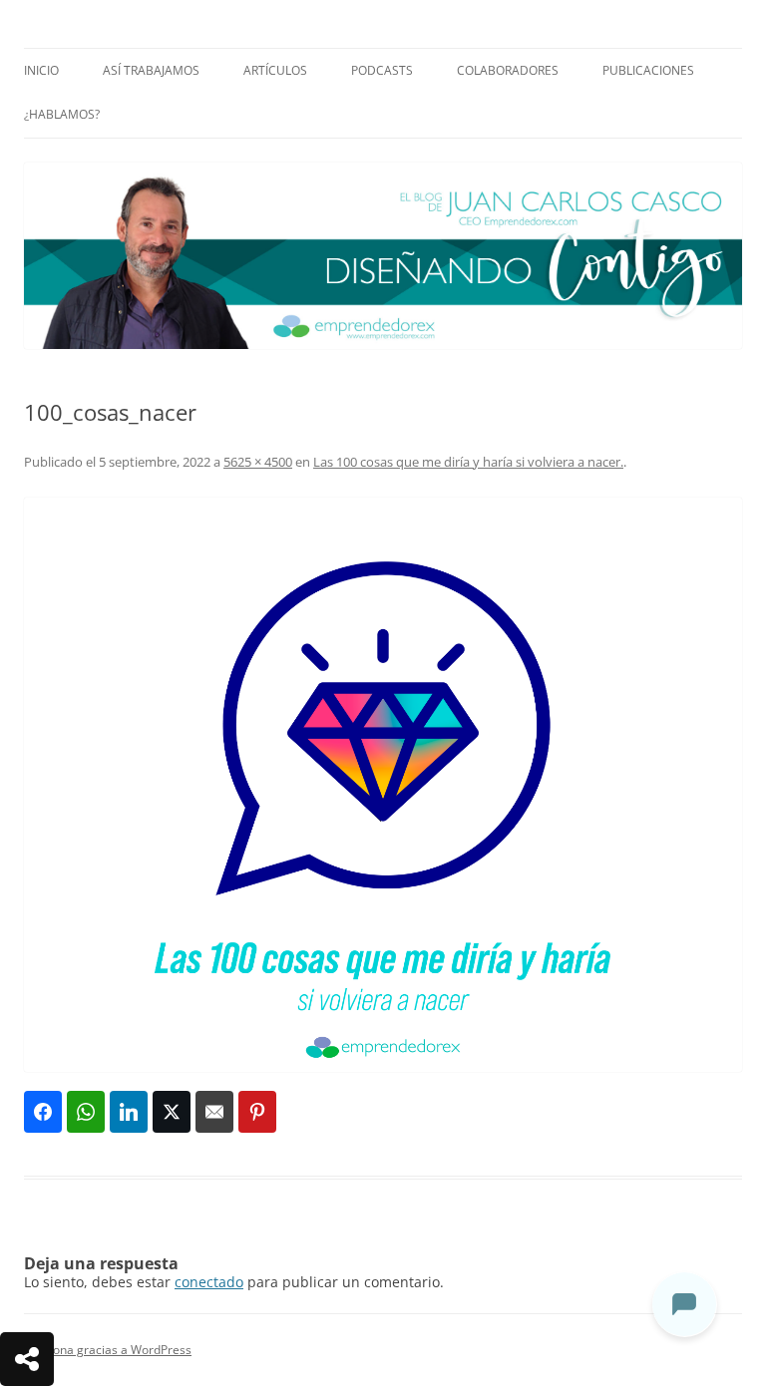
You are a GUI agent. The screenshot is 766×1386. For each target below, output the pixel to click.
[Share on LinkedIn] (129, 1112)
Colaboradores (508, 70)
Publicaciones (648, 70)
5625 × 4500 (257, 462)
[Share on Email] (214, 1112)
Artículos (275, 70)
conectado (209, 1281)
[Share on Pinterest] (257, 1112)
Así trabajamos (151, 70)
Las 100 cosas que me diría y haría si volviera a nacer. (468, 462)
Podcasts (382, 70)
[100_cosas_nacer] (383, 785)
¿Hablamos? (62, 114)
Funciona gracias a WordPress (108, 1349)
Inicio (41, 70)
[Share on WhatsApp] (86, 1112)
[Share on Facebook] (43, 1112)
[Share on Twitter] (172, 1112)
